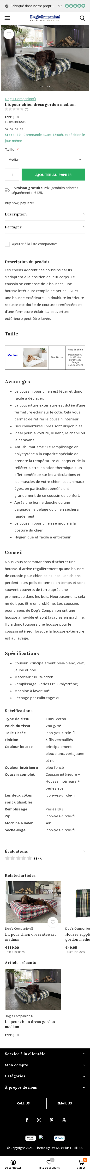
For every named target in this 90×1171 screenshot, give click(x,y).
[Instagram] (39, 1120)
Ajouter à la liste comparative (35, 244)
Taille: (11, 149)
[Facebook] (27, 1120)
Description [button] (16, 214)
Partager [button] (13, 227)
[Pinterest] (51, 1120)
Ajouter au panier (53, 174)
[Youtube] (64, 1120)
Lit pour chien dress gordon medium (30, 1024)
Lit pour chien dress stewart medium (30, 937)
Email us (64, 1103)
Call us (23, 1103)
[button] (7, 18)
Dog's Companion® (20, 98)
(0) (26, 109)
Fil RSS (78, 1148)
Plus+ (67, 1148)
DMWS (55, 1148)
